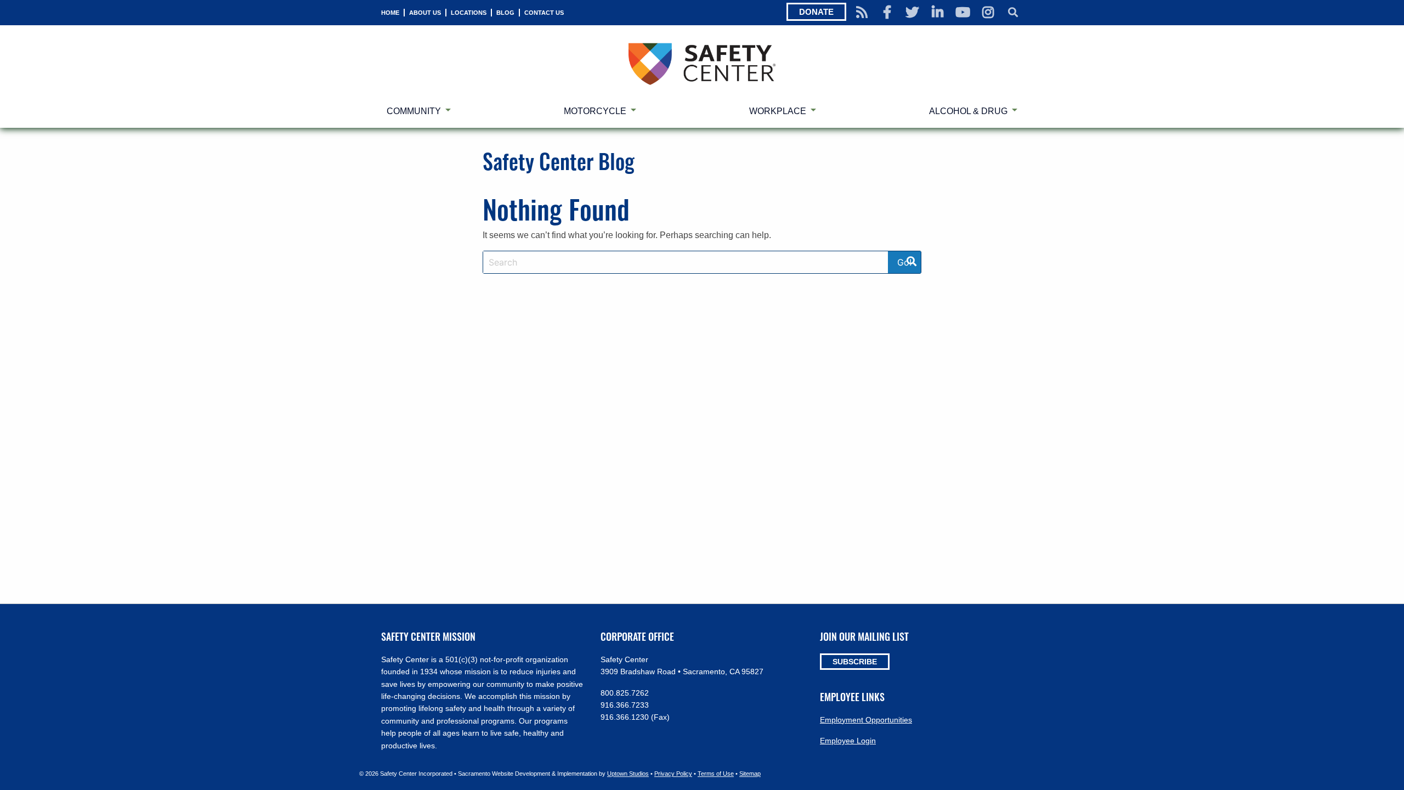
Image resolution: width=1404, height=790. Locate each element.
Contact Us (544, 12)
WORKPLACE (777, 111)
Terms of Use (716, 773)
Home (390, 12)
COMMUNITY (414, 111)
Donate (816, 11)
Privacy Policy (673, 773)
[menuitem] (390, 12)
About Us (425, 12)
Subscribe (855, 661)
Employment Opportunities (866, 719)
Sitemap (750, 773)
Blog (505, 12)
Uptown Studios (628, 773)
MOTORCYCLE (595, 111)
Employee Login (848, 740)
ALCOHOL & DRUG (968, 111)
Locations (468, 12)
